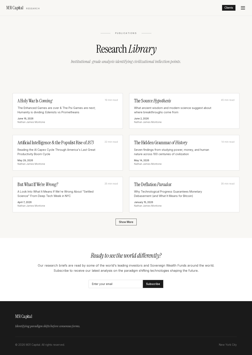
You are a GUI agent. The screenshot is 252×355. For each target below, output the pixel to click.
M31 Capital (23, 8)
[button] (243, 8)
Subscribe (153, 284)
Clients (228, 7)
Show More (126, 222)
